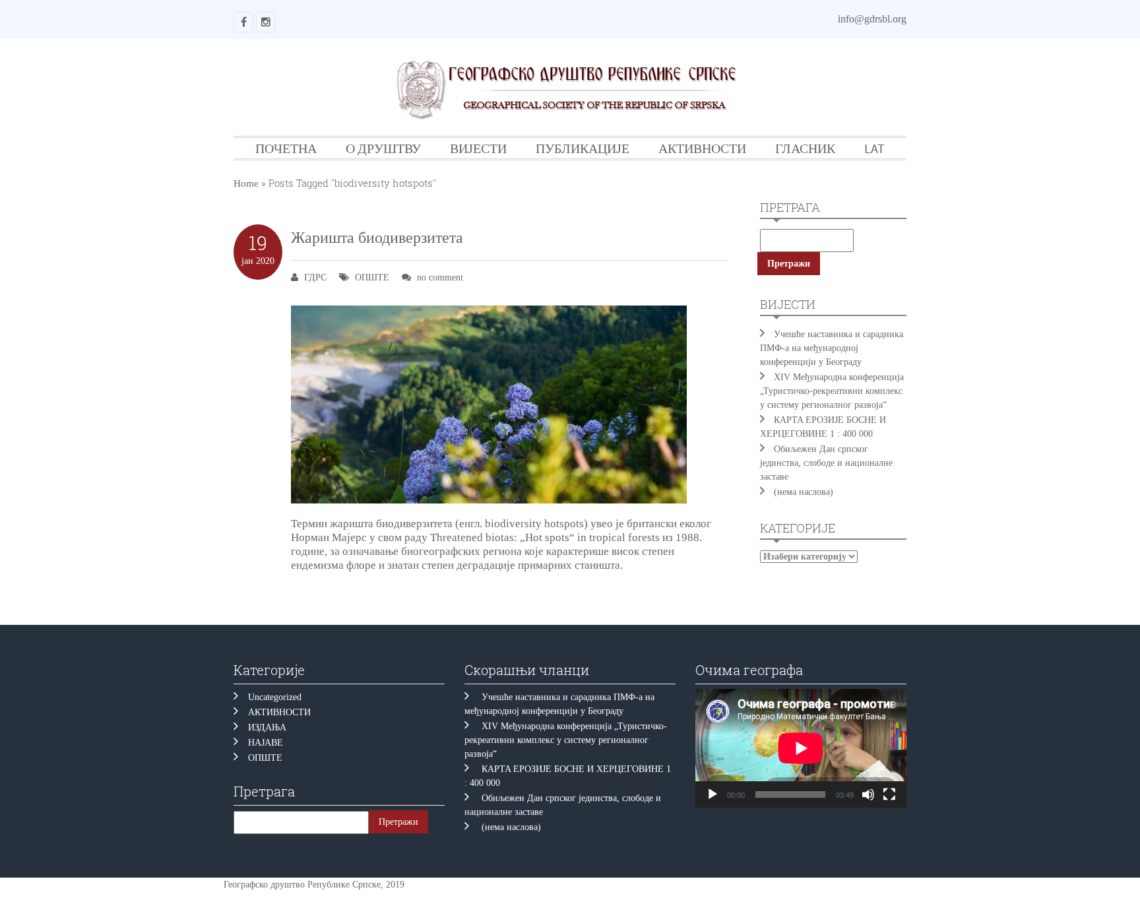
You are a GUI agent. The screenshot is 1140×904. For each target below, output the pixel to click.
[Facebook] (243, 22)
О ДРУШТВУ (383, 148)
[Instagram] (266, 22)
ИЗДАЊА (267, 727)
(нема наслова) (803, 492)
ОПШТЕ (372, 277)
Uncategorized (274, 697)
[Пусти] (712, 794)
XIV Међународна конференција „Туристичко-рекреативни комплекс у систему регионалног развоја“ (832, 391)
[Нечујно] (868, 794)
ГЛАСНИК (805, 148)
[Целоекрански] (889, 794)
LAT (874, 148)
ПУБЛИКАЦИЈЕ (582, 148)
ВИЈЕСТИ (478, 148)
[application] (800, 748)
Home (246, 183)
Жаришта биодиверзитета (377, 237)
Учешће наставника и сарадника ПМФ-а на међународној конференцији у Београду (831, 348)
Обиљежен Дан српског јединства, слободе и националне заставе (826, 463)
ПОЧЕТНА (286, 148)
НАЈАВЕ (265, 743)
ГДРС (315, 277)
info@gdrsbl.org (872, 18)
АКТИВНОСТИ (702, 148)
